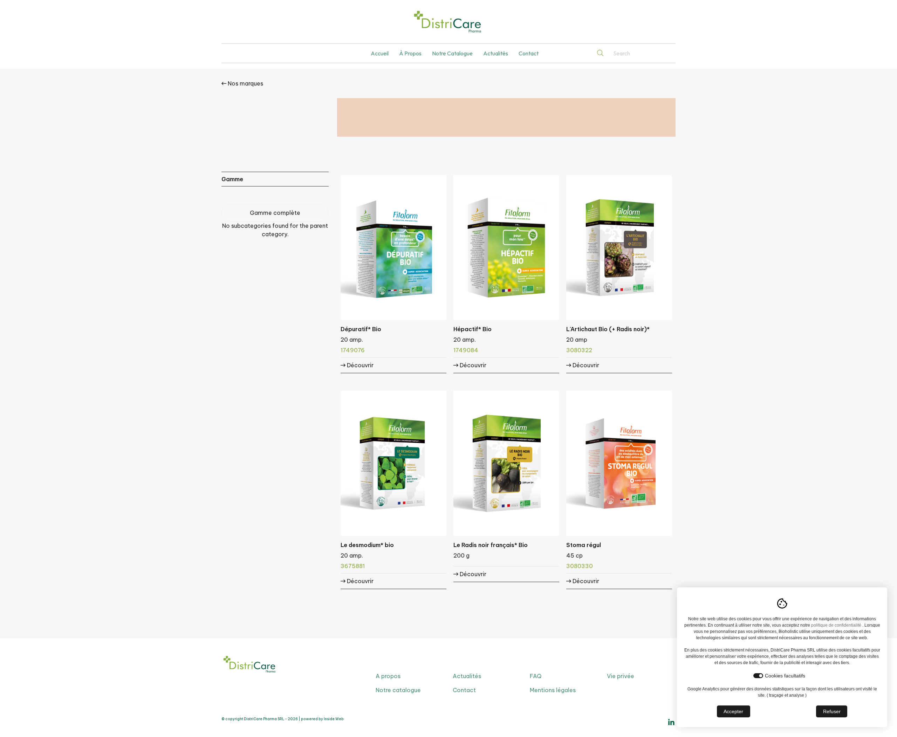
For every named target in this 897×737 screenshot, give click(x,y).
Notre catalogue (452, 53)
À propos (410, 53)
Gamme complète (275, 212)
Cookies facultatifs (785, 675)
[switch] (758, 675)
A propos (388, 676)
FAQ (535, 676)
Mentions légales (553, 690)
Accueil (380, 53)
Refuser (832, 711)
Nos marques (244, 83)
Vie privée (620, 676)
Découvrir (359, 365)
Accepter (733, 711)
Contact (529, 53)
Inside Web (334, 719)
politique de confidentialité (836, 625)
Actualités (495, 53)
